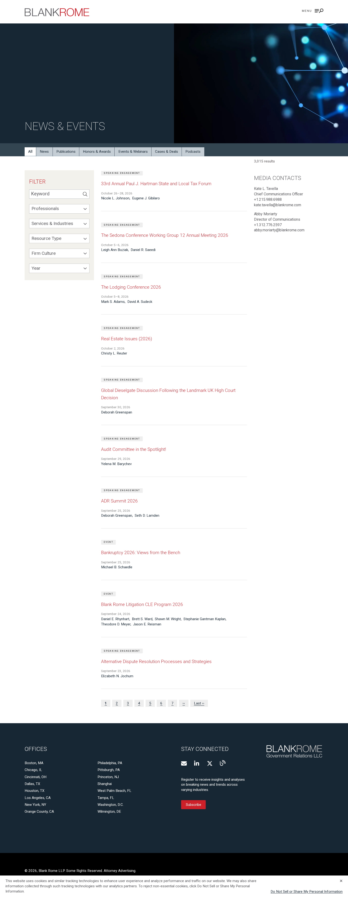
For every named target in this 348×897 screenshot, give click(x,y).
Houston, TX (35, 791)
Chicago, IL (33, 770)
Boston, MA (34, 763)
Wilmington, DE (109, 811)
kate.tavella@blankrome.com (277, 205)
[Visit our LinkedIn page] (197, 763)
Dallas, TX (32, 784)
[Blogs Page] (223, 763)
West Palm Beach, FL (114, 791)
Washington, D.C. (111, 805)
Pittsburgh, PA (109, 770)
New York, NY (35, 805)
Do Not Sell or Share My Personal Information (307, 891)
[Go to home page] (57, 12)
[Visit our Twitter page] (210, 763)
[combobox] (59, 209)
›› (184, 703)
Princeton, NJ (108, 777)
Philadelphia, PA (110, 763)
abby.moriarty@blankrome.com (279, 230)
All (30, 151)
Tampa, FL (106, 798)
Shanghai (105, 784)
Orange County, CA (39, 811)
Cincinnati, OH (35, 777)
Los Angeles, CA (38, 798)
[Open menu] (312, 11)
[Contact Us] (184, 763)
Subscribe (193, 805)
